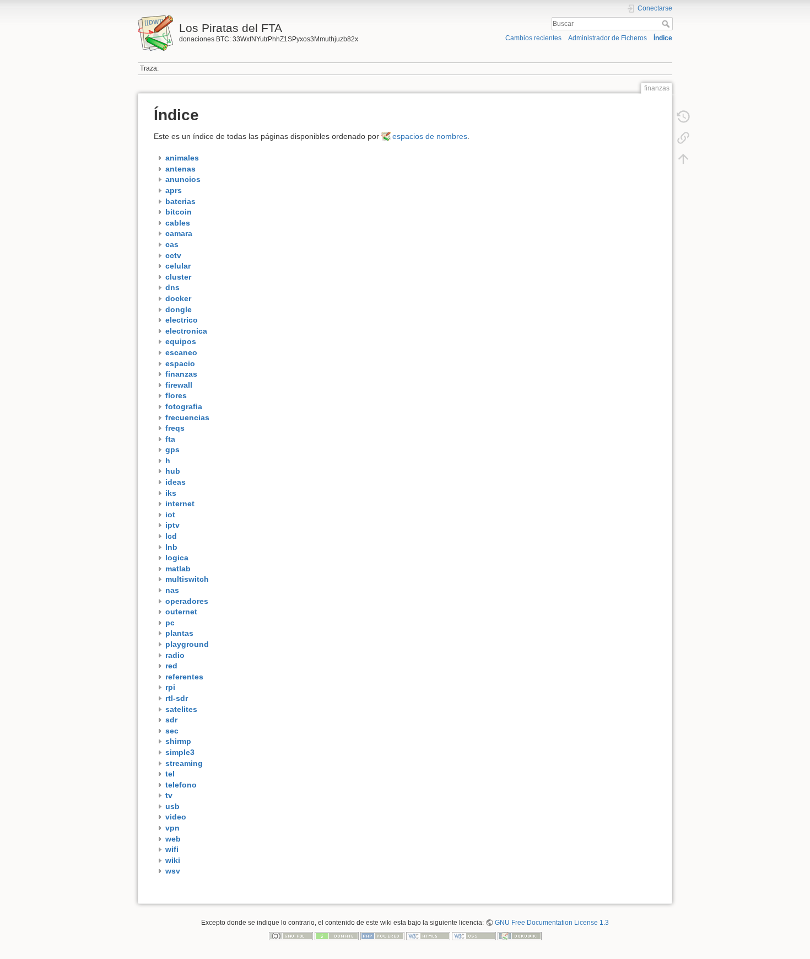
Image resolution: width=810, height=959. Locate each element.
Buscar (667, 24)
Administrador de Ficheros (607, 38)
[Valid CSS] (474, 936)
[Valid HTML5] (428, 936)
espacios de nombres (429, 136)
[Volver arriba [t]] (683, 158)
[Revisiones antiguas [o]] (683, 116)
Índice (663, 38)
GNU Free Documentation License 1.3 (552, 922)
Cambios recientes (533, 38)
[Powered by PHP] (382, 936)
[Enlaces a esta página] (683, 137)
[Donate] (337, 936)
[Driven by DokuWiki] (520, 936)
